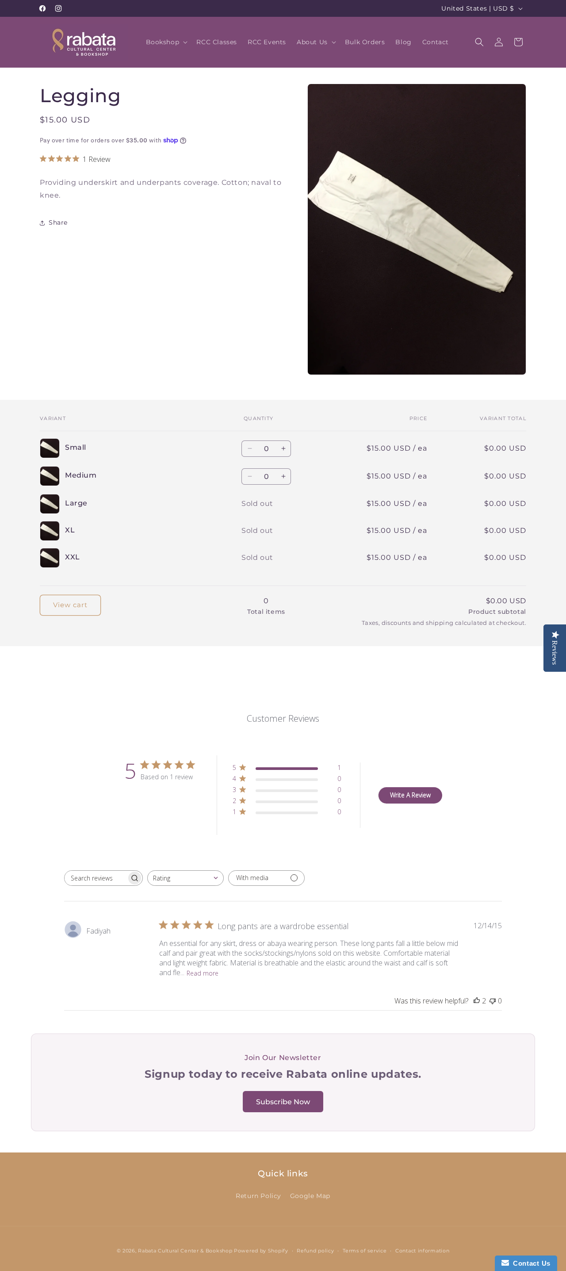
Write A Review (410, 795)
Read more (202, 973)
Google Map (310, 1195)
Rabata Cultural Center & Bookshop (185, 1251)
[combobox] (185, 878)
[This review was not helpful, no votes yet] (493, 1001)
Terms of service (364, 1250)
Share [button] (58, 222)
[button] (166, 42)
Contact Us (530, 1263)
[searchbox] (95, 878)
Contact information (422, 1250)
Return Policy (258, 1195)
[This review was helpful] (477, 1001)
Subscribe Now (283, 1102)
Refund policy (315, 1250)
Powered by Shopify (261, 1251)
